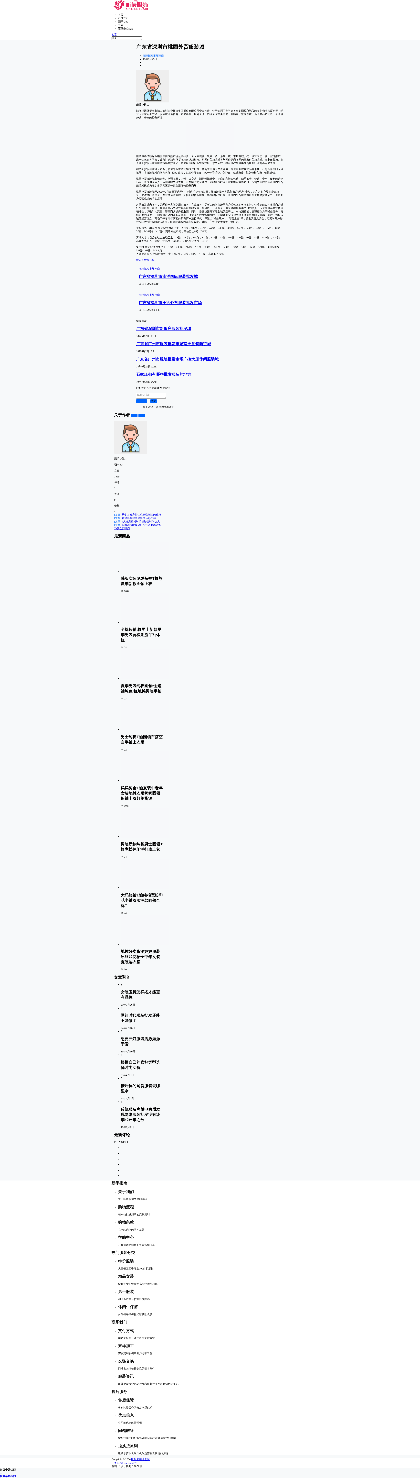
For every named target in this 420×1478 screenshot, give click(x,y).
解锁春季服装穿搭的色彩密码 (135, 518)
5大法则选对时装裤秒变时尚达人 (137, 521)
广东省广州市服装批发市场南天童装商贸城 (173, 344)
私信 (142, 415)
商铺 (123, 18)
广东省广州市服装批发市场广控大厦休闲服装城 (177, 359)
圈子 (123, 21)
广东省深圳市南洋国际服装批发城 (168, 276)
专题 (120, 25)
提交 (153, 401)
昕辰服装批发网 (140, 1459)
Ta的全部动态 (122, 528)
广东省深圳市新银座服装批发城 (163, 328)
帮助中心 (125, 28)
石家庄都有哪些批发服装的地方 (163, 374)
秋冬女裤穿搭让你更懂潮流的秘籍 (137, 514)
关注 (134, 415)
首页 (120, 14)
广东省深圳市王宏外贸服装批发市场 (170, 302)
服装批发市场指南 (153, 55)
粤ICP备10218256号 (125, 1462)
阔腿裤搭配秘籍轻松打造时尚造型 (137, 525)
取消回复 (141, 401)
